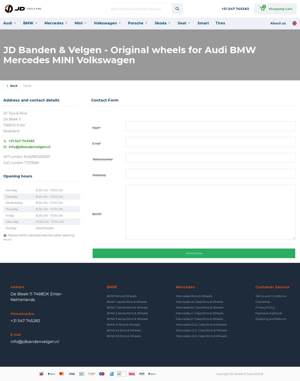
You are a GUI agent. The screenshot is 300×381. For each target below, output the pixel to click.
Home (27, 85)
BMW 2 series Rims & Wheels (127, 307)
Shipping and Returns (270, 319)
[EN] (294, 23)
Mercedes (54, 23)
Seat (182, 23)
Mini (79, 23)
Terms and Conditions (270, 296)
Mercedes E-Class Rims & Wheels (199, 319)
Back (14, 85)
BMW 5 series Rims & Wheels (127, 319)
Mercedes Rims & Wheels (194, 296)
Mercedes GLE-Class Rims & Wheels (201, 336)
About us (278, 23)
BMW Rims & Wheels (121, 296)
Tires (220, 23)
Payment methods (268, 313)
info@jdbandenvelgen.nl (29, 147)
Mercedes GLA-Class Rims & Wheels (201, 324)
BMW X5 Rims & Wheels (124, 336)
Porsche (135, 23)
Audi (7, 23)
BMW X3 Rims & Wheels (124, 330)
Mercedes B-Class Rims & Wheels (199, 307)
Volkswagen (105, 23)
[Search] (177, 8)
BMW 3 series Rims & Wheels (127, 313)
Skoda (160, 23)
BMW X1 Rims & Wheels (123, 324)
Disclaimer (263, 301)
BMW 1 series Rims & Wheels (127, 301)
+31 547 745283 (235, 9)
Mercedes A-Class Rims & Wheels (199, 301)
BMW (28, 23)
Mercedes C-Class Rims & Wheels (199, 313)
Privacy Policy (265, 307)
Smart (203, 23)
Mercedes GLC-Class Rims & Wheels (201, 330)
